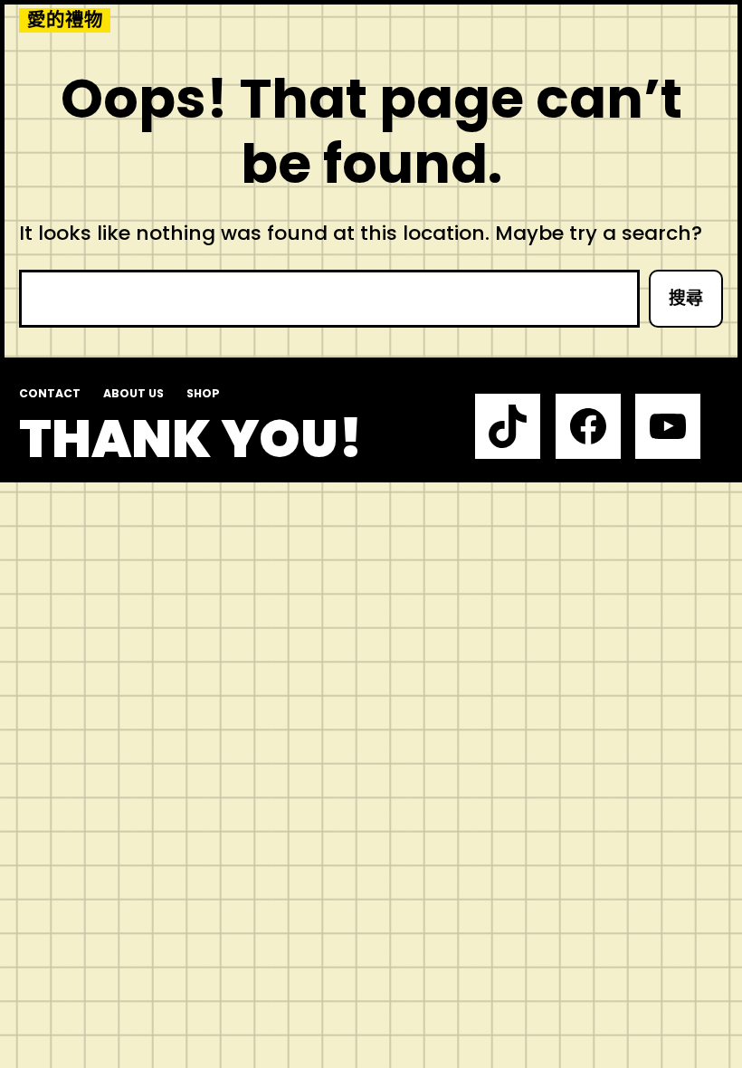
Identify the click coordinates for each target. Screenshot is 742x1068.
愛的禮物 (65, 20)
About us (133, 393)
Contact (50, 393)
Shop (203, 393)
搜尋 (686, 298)
